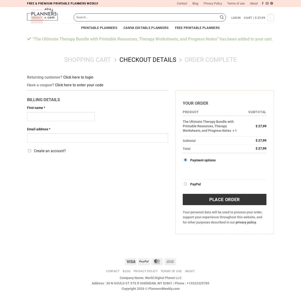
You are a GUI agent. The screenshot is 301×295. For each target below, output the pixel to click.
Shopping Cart (87, 59)
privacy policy (246, 222)
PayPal (195, 184)
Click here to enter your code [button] (79, 85)
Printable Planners (99, 28)
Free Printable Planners (197, 28)
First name (36, 108)
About (254, 3)
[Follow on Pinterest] (271, 3)
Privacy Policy (213, 3)
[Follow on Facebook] (262, 3)
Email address (38, 129)
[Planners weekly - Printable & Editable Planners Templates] (47, 15)
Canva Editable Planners (146, 28)
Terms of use (236, 3)
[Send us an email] (267, 3)
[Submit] (222, 17)
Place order (224, 199)
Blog (195, 3)
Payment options (203, 160)
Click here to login (78, 77)
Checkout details (147, 59)
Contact (182, 3)
